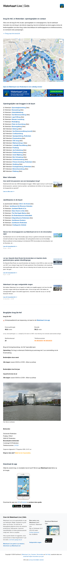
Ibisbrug (15, 129)
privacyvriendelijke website (36, 559)
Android (24, 502)
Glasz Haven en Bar (18, 211)
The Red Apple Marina (19, 213)
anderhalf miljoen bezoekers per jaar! (33, 556)
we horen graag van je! (15, 539)
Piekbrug (16, 171)
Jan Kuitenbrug (18, 150)
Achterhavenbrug (18, 159)
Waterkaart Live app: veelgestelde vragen (18, 284)
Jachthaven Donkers (19, 220)
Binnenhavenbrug (19, 169)
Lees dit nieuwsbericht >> (10, 246)
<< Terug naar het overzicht (11, 33)
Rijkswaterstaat (59, 81)
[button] (35, 52)
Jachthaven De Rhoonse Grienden (21, 206)
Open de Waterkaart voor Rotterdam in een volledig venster (22, 87)
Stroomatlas (40, 554)
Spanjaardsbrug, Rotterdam (22, 136)
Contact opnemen (34, 532)
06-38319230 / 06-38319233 (43, 340)
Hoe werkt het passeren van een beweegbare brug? (21, 181)
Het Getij (47, 554)
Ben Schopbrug (18, 157)
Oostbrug (16, 164)
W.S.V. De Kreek (24, 204)
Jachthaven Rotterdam (19, 222)
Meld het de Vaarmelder (22, 453)
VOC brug (16, 140)
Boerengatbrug (17, 126)
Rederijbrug (16, 121)
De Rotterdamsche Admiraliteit (22, 215)
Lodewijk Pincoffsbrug (20, 145)
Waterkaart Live (26, 554)
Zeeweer (33, 554)
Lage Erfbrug (16, 117)
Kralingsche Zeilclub (19, 225)
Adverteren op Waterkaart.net (12, 545)
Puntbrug (16, 147)
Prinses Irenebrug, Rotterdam (22, 162)
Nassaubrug (16, 110)
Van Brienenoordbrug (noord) (22, 131)
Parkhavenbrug (18, 152)
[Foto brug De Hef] (32, 401)
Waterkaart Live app (43, 320)
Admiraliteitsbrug (17, 112)
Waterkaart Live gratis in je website (13, 543)
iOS (19, 502)
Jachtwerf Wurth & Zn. (19, 208)
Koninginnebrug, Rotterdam (22, 166)
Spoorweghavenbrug (19, 107)
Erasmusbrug (17, 138)
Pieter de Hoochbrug (19, 124)
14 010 (16, 445)
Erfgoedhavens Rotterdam (20, 218)
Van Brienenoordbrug (19, 114)
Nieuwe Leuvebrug (18, 119)
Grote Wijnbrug (18, 155)
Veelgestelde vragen (35, 542)
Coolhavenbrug (18, 133)
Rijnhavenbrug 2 (18, 143)
